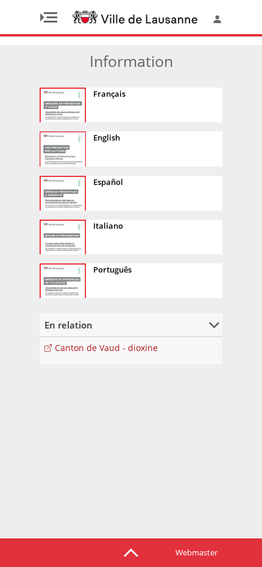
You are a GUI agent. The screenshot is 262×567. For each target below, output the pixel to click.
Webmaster (196, 552)
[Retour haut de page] (131, 551)
